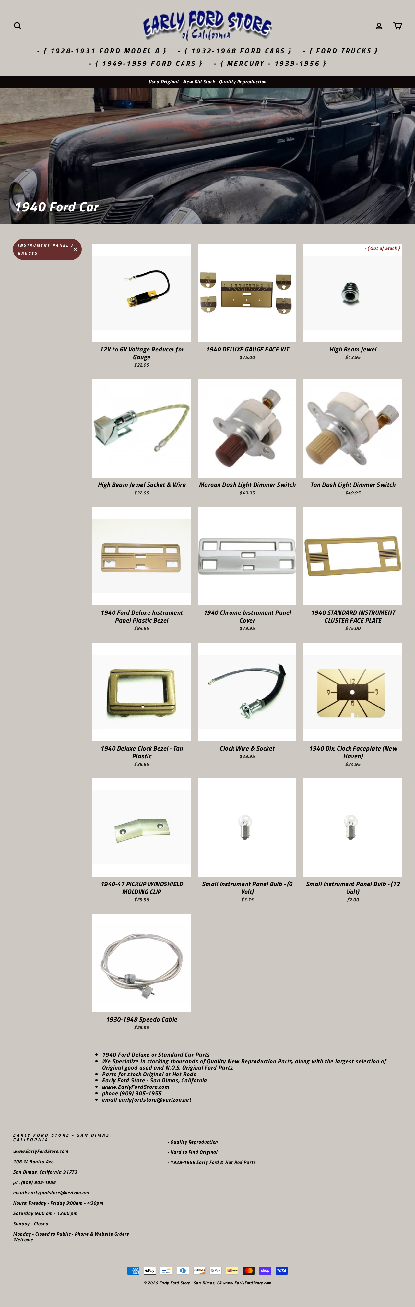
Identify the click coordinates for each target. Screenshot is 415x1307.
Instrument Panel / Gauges (46, 249)
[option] (207, 82)
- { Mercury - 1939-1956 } (270, 63)
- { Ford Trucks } (340, 50)
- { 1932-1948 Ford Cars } (234, 50)
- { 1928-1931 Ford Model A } (101, 50)
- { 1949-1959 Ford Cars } (146, 63)
